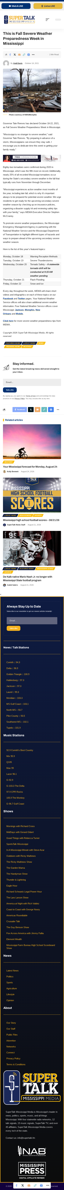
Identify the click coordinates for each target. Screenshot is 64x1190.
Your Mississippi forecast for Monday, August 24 (30, 466)
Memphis (29, 310)
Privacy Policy (20, 398)
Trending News (13, 346)
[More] (33, 54)
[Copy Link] (24, 54)
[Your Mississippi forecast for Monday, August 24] (32, 441)
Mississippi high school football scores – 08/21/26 (31, 520)
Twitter (21, 298)
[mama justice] (32, 158)
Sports (38, 515)
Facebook (8, 298)
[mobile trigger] (48, 19)
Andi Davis (17, 63)
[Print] (28, 54)
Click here (8, 321)
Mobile (19, 313)
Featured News (13, 343)
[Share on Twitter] (15, 54)
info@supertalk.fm (26, 1138)
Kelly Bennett (12, 472)
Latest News (29, 343)
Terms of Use (31, 396)
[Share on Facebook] (10, 54)
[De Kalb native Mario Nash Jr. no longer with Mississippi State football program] (32, 548)
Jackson (19, 310)
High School (25, 515)
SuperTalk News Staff (16, 525)
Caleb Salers (12, 585)
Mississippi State (45, 568)
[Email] (19, 54)
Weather (27, 346)
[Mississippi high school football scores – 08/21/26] (32, 495)
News (41, 343)
